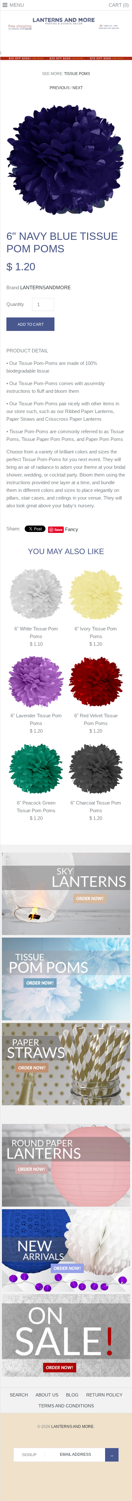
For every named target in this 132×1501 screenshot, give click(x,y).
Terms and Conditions (66, 1405)
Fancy (71, 529)
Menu (17, 5)
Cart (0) (119, 5)
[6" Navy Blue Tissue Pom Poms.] (66, 105)
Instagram (74, 41)
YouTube (82, 41)
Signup (29, 1455)
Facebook (50, 41)
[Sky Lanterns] (66, 934)
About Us (47, 1394)
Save (58, 529)
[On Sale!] (66, 1375)
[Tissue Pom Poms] (66, 1019)
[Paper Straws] (66, 1104)
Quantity (15, 304)
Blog (72, 1394)
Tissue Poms (77, 74)
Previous (60, 88)
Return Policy (104, 1394)
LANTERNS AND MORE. (73, 1426)
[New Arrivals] (66, 1290)
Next (77, 88)
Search (19, 1394)
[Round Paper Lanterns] (66, 1205)
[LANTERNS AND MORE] (66, 17)
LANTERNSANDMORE (45, 287)
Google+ (66, 41)
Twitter (58, 41)
